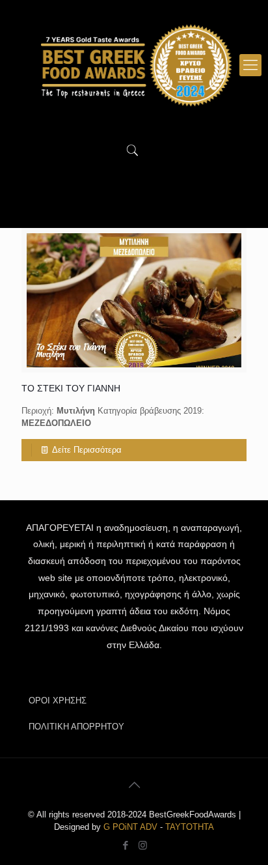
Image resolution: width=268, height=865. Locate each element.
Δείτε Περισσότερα (87, 450)
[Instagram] (143, 845)
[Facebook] (125, 845)
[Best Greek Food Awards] (134, 65)
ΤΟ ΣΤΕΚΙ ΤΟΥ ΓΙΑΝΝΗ (70, 388)
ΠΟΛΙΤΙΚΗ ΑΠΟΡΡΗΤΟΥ (76, 726)
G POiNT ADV (130, 827)
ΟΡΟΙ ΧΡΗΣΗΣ (58, 700)
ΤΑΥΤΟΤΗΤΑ (189, 827)
